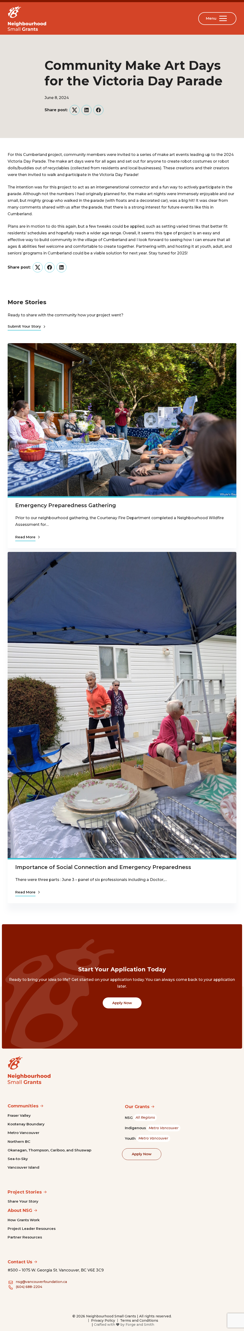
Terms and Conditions (139, 1320)
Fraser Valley (19, 1115)
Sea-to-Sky (18, 1158)
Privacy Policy (103, 1320)
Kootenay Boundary (26, 1124)
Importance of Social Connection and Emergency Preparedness (103, 867)
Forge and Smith (140, 1324)
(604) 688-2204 (29, 1287)
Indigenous (151, 1128)
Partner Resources (25, 1237)
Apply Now (122, 1003)
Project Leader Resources (32, 1228)
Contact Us (20, 1262)
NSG (140, 1117)
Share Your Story (23, 1201)
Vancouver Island (23, 1167)
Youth (146, 1138)
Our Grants (137, 1106)
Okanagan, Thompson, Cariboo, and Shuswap (49, 1150)
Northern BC (19, 1141)
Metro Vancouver (23, 1132)
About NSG (20, 1210)
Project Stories (25, 1192)
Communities (23, 1106)
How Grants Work (24, 1220)
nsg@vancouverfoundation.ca (41, 1282)
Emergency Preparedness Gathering (65, 505)
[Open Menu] (224, 18)
